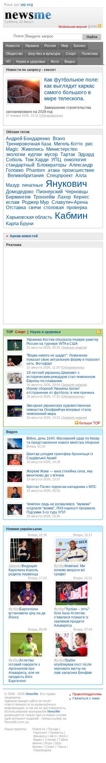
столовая (54, 207)
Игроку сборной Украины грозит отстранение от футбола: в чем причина (60, 390)
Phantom (35, 170)
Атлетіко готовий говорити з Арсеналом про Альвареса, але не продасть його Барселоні (24, 670)
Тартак (67, 154)
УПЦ (56, 159)
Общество (14, 54)
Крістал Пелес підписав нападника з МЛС (61, 487)
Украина (32, 46)
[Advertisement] (50, 271)
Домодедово (20, 191)
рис (89, 143)
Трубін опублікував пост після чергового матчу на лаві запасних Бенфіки (73, 666)
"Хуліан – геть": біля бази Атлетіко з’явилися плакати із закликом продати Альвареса (72, 617)
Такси (61, 746)
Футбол (59, 565)
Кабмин (71, 215)
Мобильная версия (73, 26)
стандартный (20, 164)
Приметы (56, 732)
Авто (53, 736)
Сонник (50, 739)
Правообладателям (87, 694)
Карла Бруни (20, 223)
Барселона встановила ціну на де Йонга (27, 613)
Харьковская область (29, 217)
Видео (69, 62)
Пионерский (49, 191)
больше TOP (89, 423)
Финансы (40, 736)
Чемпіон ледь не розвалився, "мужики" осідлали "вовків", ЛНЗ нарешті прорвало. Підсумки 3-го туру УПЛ (61, 508)
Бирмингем (18, 196)
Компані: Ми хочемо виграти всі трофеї (69, 570)
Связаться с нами (86, 698)
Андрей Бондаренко (28, 138)
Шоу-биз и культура (44, 54)
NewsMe (32, 694)
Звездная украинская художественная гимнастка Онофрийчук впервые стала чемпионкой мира (58, 409)
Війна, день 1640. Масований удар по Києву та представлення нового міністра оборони (63, 440)
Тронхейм (44, 196)
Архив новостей (23, 236)
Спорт (71, 54)
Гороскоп (40, 732)
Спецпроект (60, 175)
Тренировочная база (28, 143)
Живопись (32, 149)
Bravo (59, 138)
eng (30, 5)
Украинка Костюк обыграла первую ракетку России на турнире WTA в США (62, 342)
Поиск (19, 36)
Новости (13, 46)
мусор (51, 154)
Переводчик (42, 750)
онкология (75, 159)
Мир (64, 46)
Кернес (81, 196)
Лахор (64, 196)
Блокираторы (52, 164)
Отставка (16, 207)
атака (54, 170)
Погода (53, 729)
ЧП (8, 62)
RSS (93, 26)
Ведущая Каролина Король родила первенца (23, 570)
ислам (12, 202)
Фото (55, 62)
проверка (77, 207)
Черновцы (76, 191)
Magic (12, 149)
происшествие (78, 170)
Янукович (66, 183)
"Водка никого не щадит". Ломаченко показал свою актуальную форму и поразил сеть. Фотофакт (63, 359)
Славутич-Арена (70, 202)
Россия (50, 46)
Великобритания (26, 175)
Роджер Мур (35, 202)
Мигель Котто (68, 143)
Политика (90, 54)
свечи (35, 207)
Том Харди (37, 159)
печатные (32, 185)
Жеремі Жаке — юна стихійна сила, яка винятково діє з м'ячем (59, 473)
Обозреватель (51, 115)
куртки (35, 154)
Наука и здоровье (30, 62)
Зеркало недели (74, 347)
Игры (48, 743)
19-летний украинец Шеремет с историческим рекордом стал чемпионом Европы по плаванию (60, 377)
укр (23, 5)
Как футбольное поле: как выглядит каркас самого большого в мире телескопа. (71, 89)
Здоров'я (15, 565)
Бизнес (80, 46)
